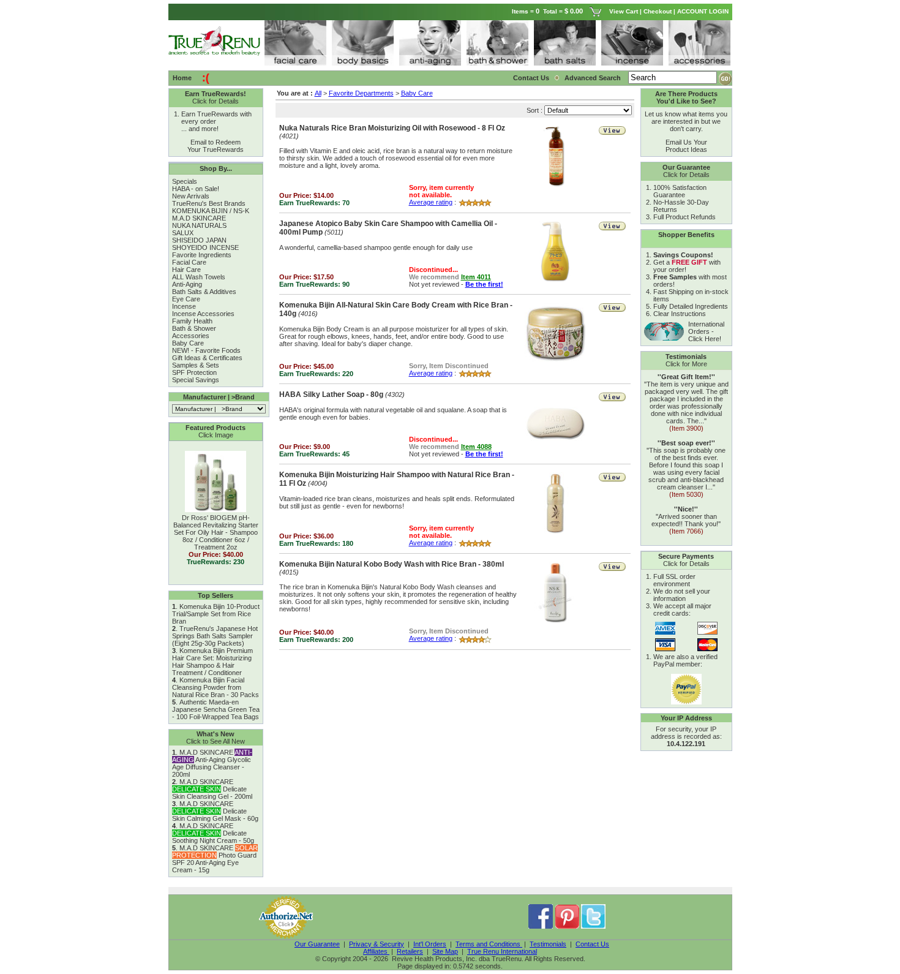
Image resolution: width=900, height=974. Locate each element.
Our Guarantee (317, 944)
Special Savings (195, 379)
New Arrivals (190, 196)
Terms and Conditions (489, 944)
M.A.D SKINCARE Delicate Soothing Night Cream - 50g (213, 833)
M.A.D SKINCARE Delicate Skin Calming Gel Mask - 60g (215, 811)
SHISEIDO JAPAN (199, 240)
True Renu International (502, 951)
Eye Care (186, 299)
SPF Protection (194, 372)
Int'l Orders (429, 944)
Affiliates (376, 951)
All (318, 93)
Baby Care (188, 343)
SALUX (182, 232)
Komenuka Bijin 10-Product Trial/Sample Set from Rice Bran (216, 614)
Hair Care (186, 269)
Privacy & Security (376, 944)
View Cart (623, 11)
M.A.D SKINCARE (199, 218)
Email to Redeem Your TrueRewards (215, 145)
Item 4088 (476, 446)
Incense (184, 306)
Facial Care (189, 262)
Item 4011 (476, 277)
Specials (184, 181)
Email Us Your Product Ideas (686, 145)
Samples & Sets (195, 365)
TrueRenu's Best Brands (209, 203)
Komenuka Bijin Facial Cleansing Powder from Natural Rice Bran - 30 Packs (215, 687)
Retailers (410, 951)
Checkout (657, 11)
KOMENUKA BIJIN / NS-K (210, 210)
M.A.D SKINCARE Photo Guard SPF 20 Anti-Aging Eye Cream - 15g (215, 859)
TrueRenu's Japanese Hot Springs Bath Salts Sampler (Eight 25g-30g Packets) (215, 636)
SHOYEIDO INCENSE (205, 247)
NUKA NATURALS (199, 225)
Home (182, 77)
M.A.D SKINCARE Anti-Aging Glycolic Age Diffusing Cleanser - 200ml (212, 763)
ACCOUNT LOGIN (703, 11)
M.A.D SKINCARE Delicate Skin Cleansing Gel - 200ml (212, 789)
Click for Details (215, 101)
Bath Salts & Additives (204, 291)
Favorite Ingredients (201, 255)
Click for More (686, 364)
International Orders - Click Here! (706, 331)
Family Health (192, 321)
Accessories (190, 335)
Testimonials (548, 944)
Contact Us (531, 77)
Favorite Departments (361, 93)
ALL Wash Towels (198, 277)
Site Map (445, 951)
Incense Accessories (203, 313)
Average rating (430, 202)
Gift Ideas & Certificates (207, 357)
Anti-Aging (187, 284)
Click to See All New (215, 741)
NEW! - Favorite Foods (206, 350)
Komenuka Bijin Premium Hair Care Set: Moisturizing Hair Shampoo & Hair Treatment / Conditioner (212, 661)
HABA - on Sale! (195, 188)
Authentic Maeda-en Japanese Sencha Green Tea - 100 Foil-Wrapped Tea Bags (216, 709)
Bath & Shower (194, 328)
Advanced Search (593, 77)
